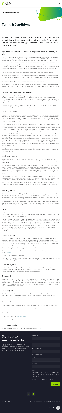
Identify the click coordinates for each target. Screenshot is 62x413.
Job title (34, 363)
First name (35, 335)
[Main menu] (59, 3)
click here (39, 328)
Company (34, 357)
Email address (36, 348)
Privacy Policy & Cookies (7, 401)
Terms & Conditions (19, 401)
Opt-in (33, 370)
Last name (34, 342)
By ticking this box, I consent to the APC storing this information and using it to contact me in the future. (46, 374)
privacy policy (54, 379)
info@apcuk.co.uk (11, 252)
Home (5, 12)
